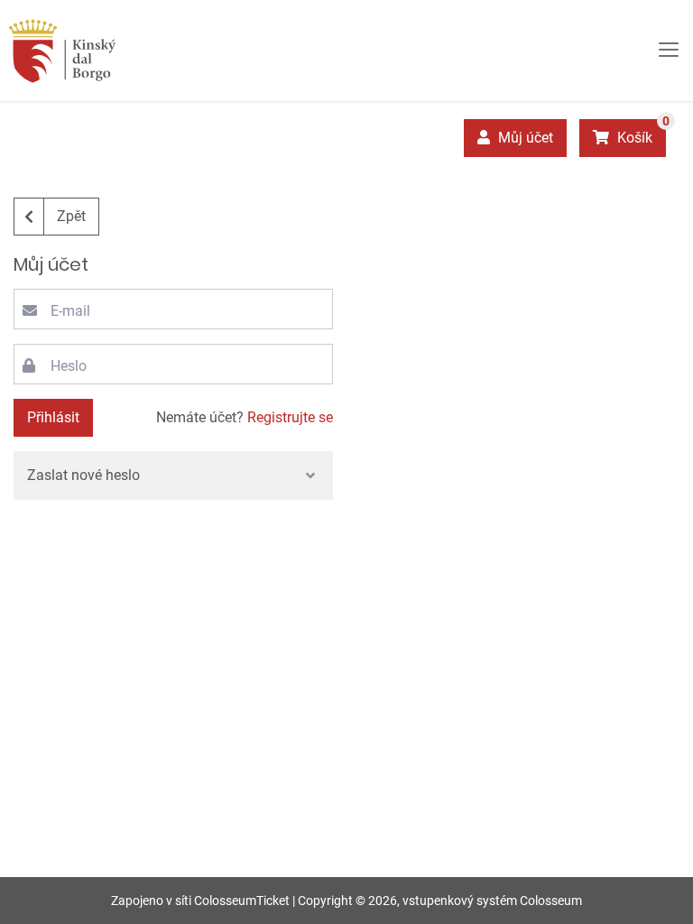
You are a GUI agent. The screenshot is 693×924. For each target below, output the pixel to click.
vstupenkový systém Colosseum (492, 900)
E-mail (70, 310)
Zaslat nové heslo (83, 475)
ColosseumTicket (242, 900)
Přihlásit (53, 417)
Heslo (69, 365)
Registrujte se (290, 417)
